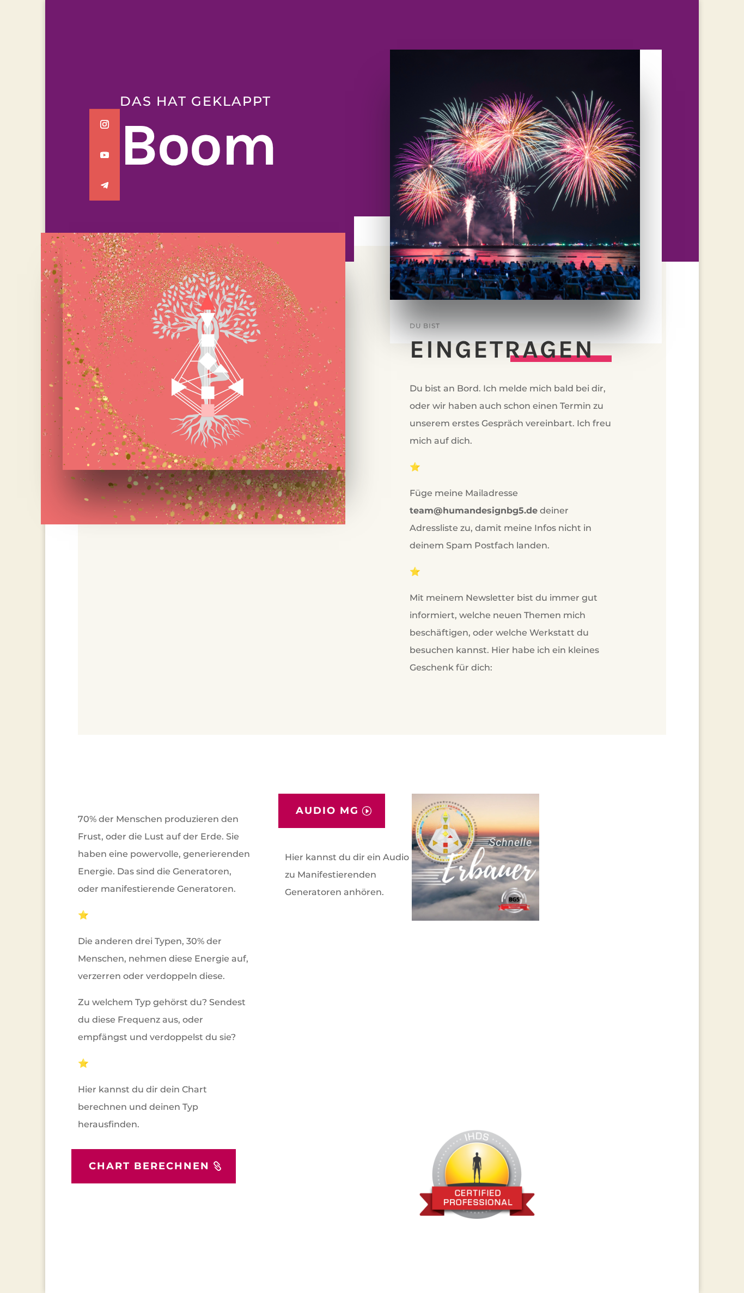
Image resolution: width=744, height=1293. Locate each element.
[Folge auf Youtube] (104, 154)
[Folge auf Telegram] (104, 185)
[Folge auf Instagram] (104, 123)
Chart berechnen (149, 1166)
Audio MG (327, 811)
